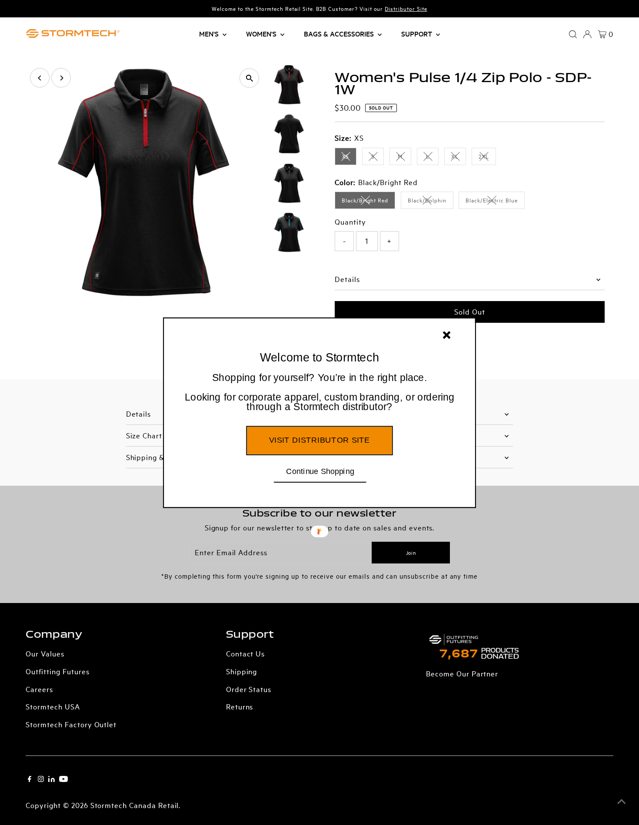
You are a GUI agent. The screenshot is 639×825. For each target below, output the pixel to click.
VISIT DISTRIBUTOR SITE (319, 439)
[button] (319, 392)
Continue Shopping (320, 470)
